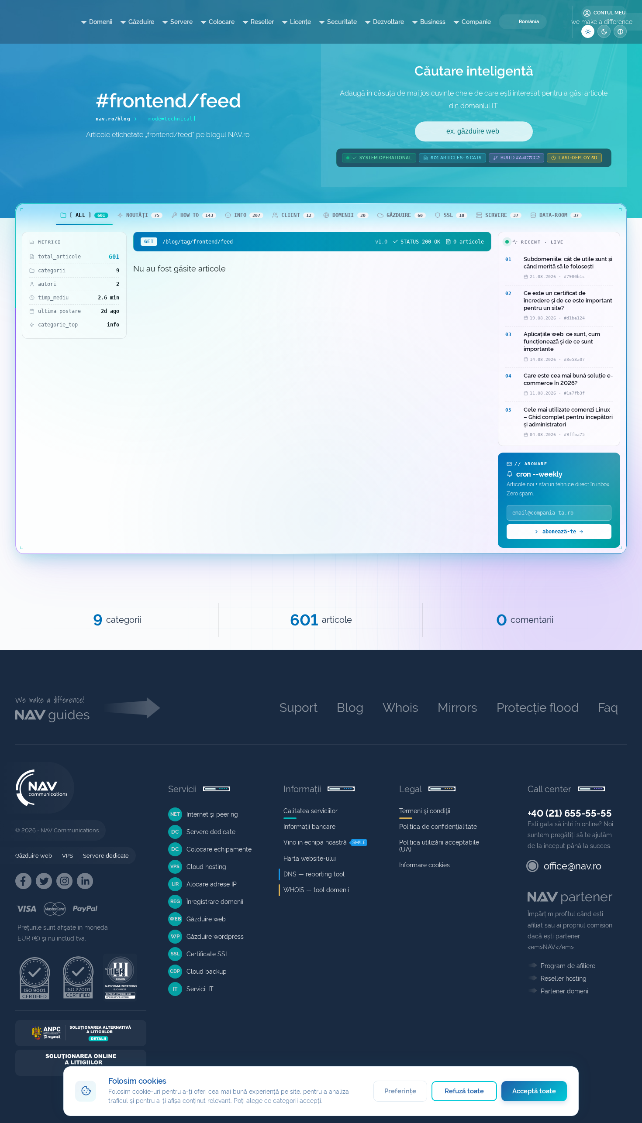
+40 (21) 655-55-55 (570, 813)
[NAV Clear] (620, 31)
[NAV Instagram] (64, 881)
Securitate (342, 21)
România (529, 21)
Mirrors (457, 708)
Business (432, 21)
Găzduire (141, 21)
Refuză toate (464, 1091)
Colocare (222, 21)
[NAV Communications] (35, 21)
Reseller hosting (564, 978)
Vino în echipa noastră (315, 842)
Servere (181, 21)
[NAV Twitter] (44, 881)
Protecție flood (538, 708)
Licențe (300, 21)
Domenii (100, 21)
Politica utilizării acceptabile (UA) (439, 846)
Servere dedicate (106, 855)
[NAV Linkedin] (85, 881)
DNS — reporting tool (314, 874)
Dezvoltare (388, 21)
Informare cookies (424, 865)
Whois (400, 708)
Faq (608, 708)
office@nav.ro (572, 866)
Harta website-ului (309, 858)
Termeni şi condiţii (424, 810)
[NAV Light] (587, 31)
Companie (476, 21)
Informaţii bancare (309, 826)
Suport (299, 708)
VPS (67, 855)
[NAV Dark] (604, 31)
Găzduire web (33, 855)
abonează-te (559, 532)
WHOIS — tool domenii (316, 889)
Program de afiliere (568, 965)
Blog (350, 708)
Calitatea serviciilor (310, 810)
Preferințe (400, 1091)
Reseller (262, 21)
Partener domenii (565, 991)
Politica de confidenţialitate (438, 826)
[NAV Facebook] (23, 881)
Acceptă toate (534, 1091)
